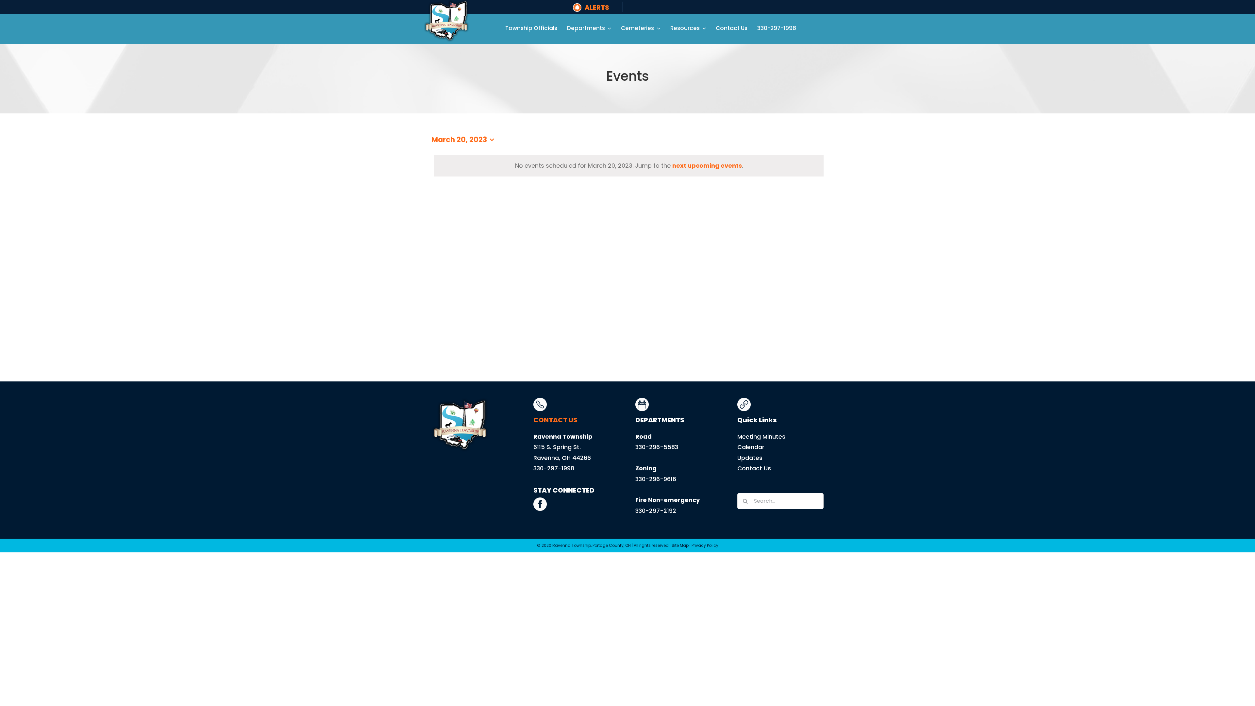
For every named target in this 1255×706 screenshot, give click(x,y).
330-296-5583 (656, 447)
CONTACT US (555, 420)
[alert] (629, 165)
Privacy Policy (705, 545)
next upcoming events (707, 165)
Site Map (680, 545)
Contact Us (754, 468)
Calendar (750, 447)
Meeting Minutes (761, 436)
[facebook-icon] (540, 500)
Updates (749, 458)
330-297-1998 (553, 468)
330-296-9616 (655, 479)
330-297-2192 (655, 511)
